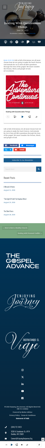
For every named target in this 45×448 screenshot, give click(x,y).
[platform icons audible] (22, 42)
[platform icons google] (11, 42)
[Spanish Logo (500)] (22, 344)
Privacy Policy (14, 415)
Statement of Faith (22, 418)
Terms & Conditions (28, 415)
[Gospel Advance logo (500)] (22, 261)
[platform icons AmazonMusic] (33, 42)
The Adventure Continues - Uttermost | (22, 33)
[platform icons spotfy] (17, 42)
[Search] (38, 169)
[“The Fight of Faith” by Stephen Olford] (22, 200)
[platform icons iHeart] (39, 42)
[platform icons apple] (5, 42)
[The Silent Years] (22, 213)
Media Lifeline (27, 412)
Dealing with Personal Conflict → (30, 233)
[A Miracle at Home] (22, 188)
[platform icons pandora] (28, 42)
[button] (4, 7)
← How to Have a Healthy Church (15, 228)
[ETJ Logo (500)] (22, 302)
